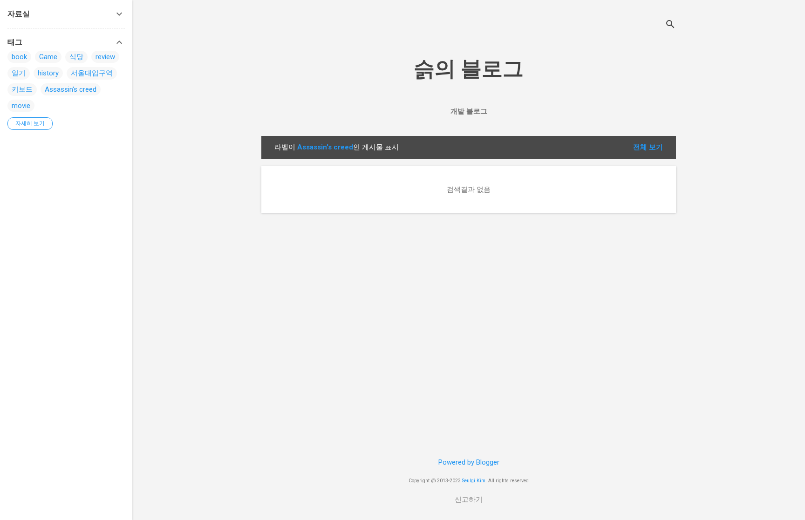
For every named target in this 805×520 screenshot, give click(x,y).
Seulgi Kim (473, 481)
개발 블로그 (468, 111)
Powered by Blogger (468, 462)
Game (48, 57)
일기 (19, 73)
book (19, 57)
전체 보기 (648, 147)
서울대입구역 (92, 73)
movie (21, 105)
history (48, 73)
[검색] (670, 25)
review (105, 57)
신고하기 (469, 499)
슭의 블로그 (469, 68)
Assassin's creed (70, 89)
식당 (76, 57)
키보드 (22, 89)
